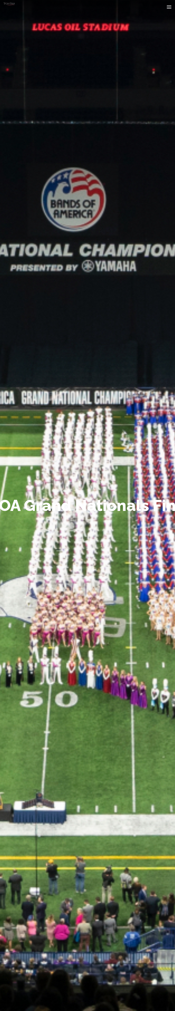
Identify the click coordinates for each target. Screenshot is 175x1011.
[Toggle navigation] (169, 7)
